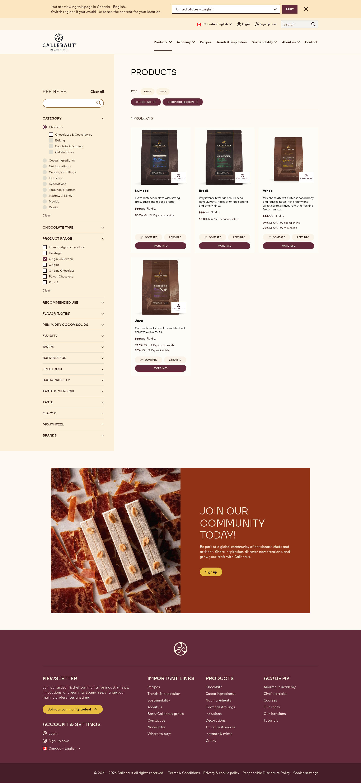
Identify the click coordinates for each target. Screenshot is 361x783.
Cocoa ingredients (220, 693)
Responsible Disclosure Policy (266, 773)
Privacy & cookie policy (221, 773)
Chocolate (214, 687)
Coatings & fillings (220, 707)
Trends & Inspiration (231, 42)
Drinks (211, 740)
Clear (47, 216)
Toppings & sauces (220, 727)
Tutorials (271, 720)
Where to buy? (159, 734)
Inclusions (214, 714)
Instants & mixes (219, 734)
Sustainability (158, 700)
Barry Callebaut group (165, 714)
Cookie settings (305, 773)
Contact (311, 42)
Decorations (216, 720)
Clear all (97, 91)
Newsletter (156, 727)
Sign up (211, 572)
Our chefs (272, 707)
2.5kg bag (175, 237)
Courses (270, 700)
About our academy (280, 687)
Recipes (205, 42)
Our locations (275, 714)
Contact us (156, 720)
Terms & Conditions (184, 773)
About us (154, 707)
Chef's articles (275, 693)
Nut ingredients (218, 700)
